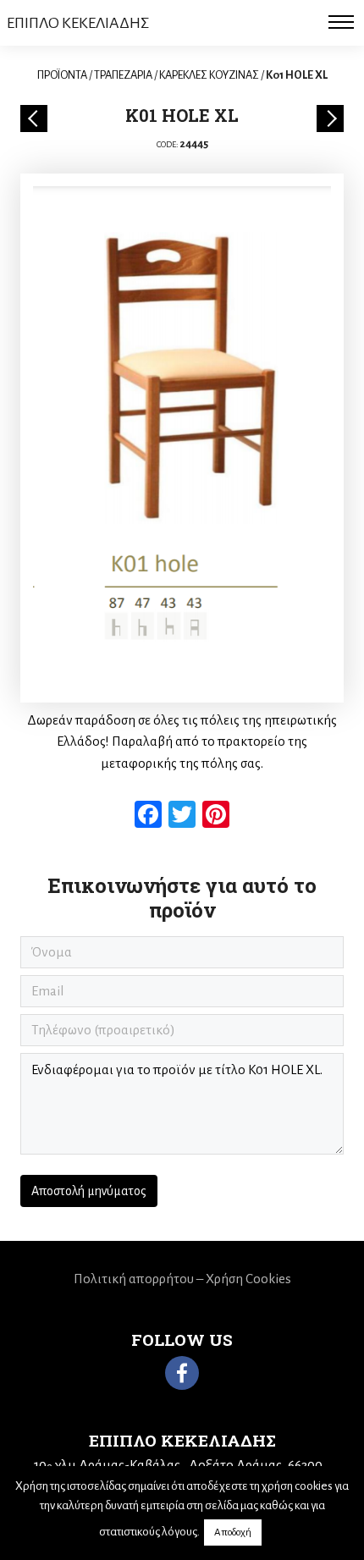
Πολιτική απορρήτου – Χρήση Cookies (182, 1278)
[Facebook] (182, 1373)
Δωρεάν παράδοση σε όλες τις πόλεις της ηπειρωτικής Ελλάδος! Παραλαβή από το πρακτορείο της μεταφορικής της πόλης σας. (182, 741)
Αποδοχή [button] (232, 1532)
